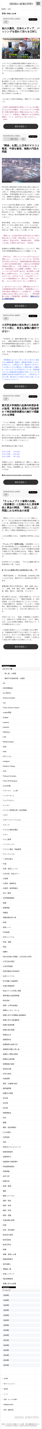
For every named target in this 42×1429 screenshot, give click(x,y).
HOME (6, 1378)
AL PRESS (7, 693)
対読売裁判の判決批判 (11, 971)
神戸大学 (6, 1176)
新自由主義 (7, 1069)
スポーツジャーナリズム (12, 820)
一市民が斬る (8, 859)
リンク (6, 1394)
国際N (5, 952)
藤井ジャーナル (8, 1196)
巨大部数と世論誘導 (10, 981)
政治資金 (6, 1000)
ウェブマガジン (8, 800)
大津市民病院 (8, 966)
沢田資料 (6, 1137)
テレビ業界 (7, 839)
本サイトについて (9, 1384)
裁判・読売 (7, 1210)
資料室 (6, 1389)
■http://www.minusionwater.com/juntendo (17, 475)
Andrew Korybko (9, 698)
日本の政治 (7, 1074)
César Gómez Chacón (11, 708)
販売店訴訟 (7, 1240)
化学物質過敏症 (8, 898)
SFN (4, 771)
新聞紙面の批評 (8, 1064)
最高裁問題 (7, 1088)
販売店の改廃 (8, 1235)
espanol (6, 722)
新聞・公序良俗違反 (10, 1005)
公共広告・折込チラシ (11, 874)
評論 (4, 1225)
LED (4, 737)
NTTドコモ (7, 756)
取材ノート (7, 927)
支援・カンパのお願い (11, 1399)
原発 (5, 22)
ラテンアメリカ (8, 854)
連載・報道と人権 (9, 1254)
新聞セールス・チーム (11, 1010)
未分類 (5, 1098)
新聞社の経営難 (8, 1059)
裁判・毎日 (7, 1205)
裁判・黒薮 (7, 1215)
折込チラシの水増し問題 (12, 991)
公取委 (5, 878)
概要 (4, 1122)
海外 (4, 1142)
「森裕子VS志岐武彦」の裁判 (14, 678)
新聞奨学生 (7, 1039)
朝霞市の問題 (8, 1093)
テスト (5, 834)
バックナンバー (8, 844)
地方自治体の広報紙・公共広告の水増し (17, 957)
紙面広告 (6, 1181)
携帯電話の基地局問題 (11, 996)
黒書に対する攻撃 (9, 1283)
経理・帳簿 (7, 1186)
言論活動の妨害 (8, 1220)
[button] (38, 3)
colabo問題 (7, 712)
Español (6, 727)
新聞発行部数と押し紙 (11, 1049)
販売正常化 (7, 1245)
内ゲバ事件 (7, 893)
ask (4, 703)
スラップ (6, 825)
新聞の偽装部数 (8, 1025)
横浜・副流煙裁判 (9, 1127)
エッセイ (6, 805)
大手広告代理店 (8, 961)
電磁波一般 (7, 1269)
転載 (4, 1249)
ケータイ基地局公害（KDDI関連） (15, 810)
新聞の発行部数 (8, 1030)
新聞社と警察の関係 (10, 1054)
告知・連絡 (7, 942)
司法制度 (6, 932)
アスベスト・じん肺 (10, 790)
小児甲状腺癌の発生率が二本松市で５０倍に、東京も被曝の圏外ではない (20, 328)
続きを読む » (20, 126)
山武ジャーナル (8, 976)
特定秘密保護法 (8, 1166)
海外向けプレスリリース (12, 1147)
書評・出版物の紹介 (10, 1083)
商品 (4, 947)
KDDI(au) (6, 732)
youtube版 (7, 786)
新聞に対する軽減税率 (11, 1020)
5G (4, 683)
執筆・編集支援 (9, 1410)
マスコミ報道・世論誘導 (12, 849)
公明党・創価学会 (9, 883)
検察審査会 (7, 1113)
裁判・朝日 (7, 1201)
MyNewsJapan (8, 742)
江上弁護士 (7, 1132)
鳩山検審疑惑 (8, 1279)
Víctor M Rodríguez (10, 781)
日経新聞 (6, 1078)
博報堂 (5, 913)
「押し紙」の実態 (9, 673)
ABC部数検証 (8, 688)
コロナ (5, 815)
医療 (4, 903)
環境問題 (6, 1171)
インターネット (8, 795)
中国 (4, 864)
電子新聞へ (7, 1264)
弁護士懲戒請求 (8, 986)
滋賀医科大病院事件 (10, 1162)
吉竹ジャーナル (8, 937)
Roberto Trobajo (9, 766)
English (5, 717)
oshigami (6, 761)
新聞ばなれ (7, 1035)
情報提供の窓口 (9, 1404)
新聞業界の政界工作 (10, 1044)
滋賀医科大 (7, 1157)
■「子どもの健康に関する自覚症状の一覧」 (18, 570)
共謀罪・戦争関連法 (10, 888)
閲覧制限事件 (8, 1259)
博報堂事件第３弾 (9, 917)
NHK (4, 752)
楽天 (4, 1118)
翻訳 (4, 1191)
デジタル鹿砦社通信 (11, 139)
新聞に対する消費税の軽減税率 (14, 1015)
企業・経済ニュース (10, 869)
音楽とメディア (8, 1274)
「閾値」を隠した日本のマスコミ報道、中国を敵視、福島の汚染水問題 (21, 148)
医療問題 (6, 908)
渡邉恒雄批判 (8, 1152)
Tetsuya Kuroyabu (9, 776)
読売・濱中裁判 (8, 1230)
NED (4, 747)
